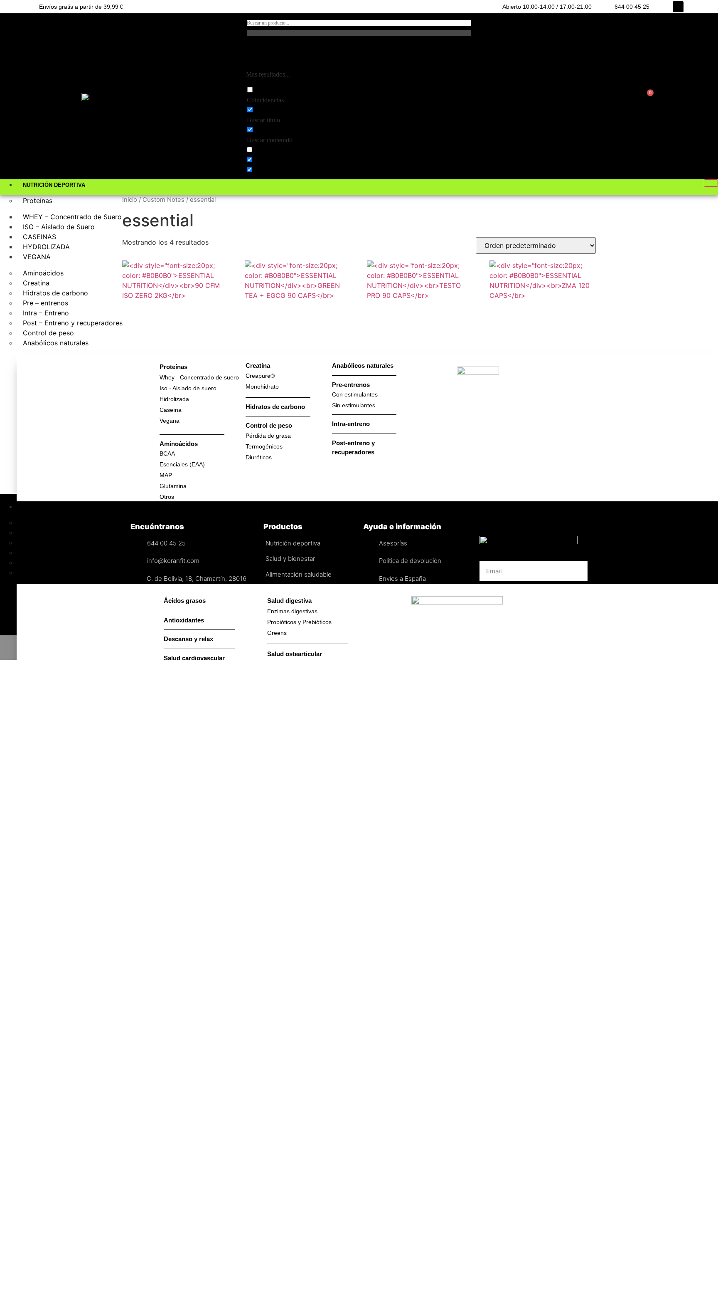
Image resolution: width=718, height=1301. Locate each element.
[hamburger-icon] (711, 183)
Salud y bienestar (51, 507)
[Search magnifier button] (251, 53)
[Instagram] (678, 6)
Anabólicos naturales (56, 343)
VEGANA (37, 257)
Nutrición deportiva (54, 185)
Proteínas (37, 200)
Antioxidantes (44, 572)
